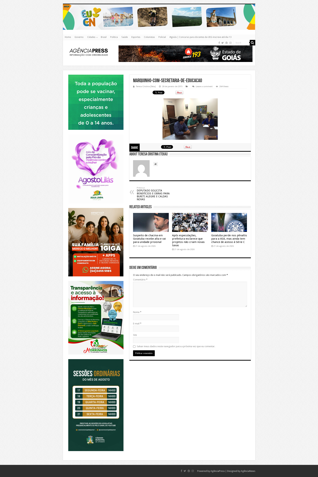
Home (68, 37)
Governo (79, 37)
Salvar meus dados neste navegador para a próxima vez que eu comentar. (176, 346)
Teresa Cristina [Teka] (146, 86)
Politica (114, 37)
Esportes (135, 37)
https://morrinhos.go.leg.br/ (96, 281)
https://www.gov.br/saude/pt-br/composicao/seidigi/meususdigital (96, 74)
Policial (162, 37)
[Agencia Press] (89, 52)
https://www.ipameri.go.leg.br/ (95, 359)
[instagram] (230, 43)
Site (135, 335)
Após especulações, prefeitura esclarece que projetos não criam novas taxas (188, 240)
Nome (137, 312)
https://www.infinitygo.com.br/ (96, 208)
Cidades (91, 37)
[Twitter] (222, 43)
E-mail (137, 323)
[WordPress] (226, 43)
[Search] (252, 42)
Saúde (124, 37)
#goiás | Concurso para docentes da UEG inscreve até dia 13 (200, 37)
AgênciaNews (248, 471)
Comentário (140, 279)
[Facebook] (219, 43)
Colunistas (149, 37)
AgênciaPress (218, 471)
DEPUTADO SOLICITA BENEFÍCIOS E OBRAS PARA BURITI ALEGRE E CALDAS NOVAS (153, 194)
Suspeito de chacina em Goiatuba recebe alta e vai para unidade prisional (149, 239)
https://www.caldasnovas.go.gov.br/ (159, 4)
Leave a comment (204, 86)
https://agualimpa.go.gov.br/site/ (96, 134)
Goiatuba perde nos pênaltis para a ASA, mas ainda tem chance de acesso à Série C (229, 239)
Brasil (104, 37)
